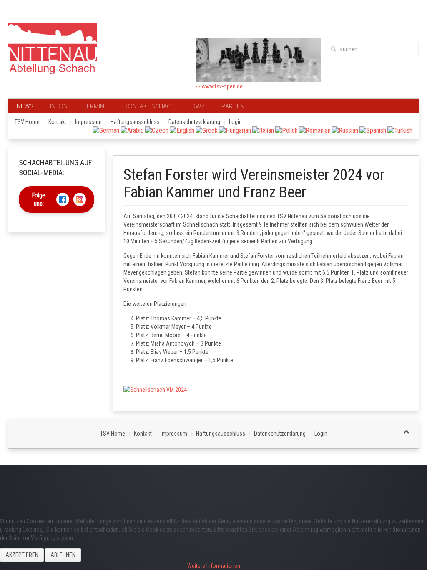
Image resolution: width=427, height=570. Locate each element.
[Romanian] (315, 130)
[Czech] (156, 130)
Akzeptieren (21, 555)
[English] (182, 130)
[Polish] (286, 130)
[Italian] (263, 130)
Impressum (88, 122)
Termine (96, 106)
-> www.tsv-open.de (219, 86)
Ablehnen (62, 555)
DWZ (198, 106)
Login (235, 122)
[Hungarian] (235, 130)
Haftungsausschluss (135, 122)
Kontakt (57, 122)
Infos (58, 106)
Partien (232, 106)
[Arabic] (132, 130)
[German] (106, 130)
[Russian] (345, 130)
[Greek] (207, 130)
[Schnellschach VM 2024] (155, 389)
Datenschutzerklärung (194, 122)
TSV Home (27, 122)
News (25, 106)
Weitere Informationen (213, 565)
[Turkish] (399, 130)
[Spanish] (372, 130)
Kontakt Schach (149, 106)
